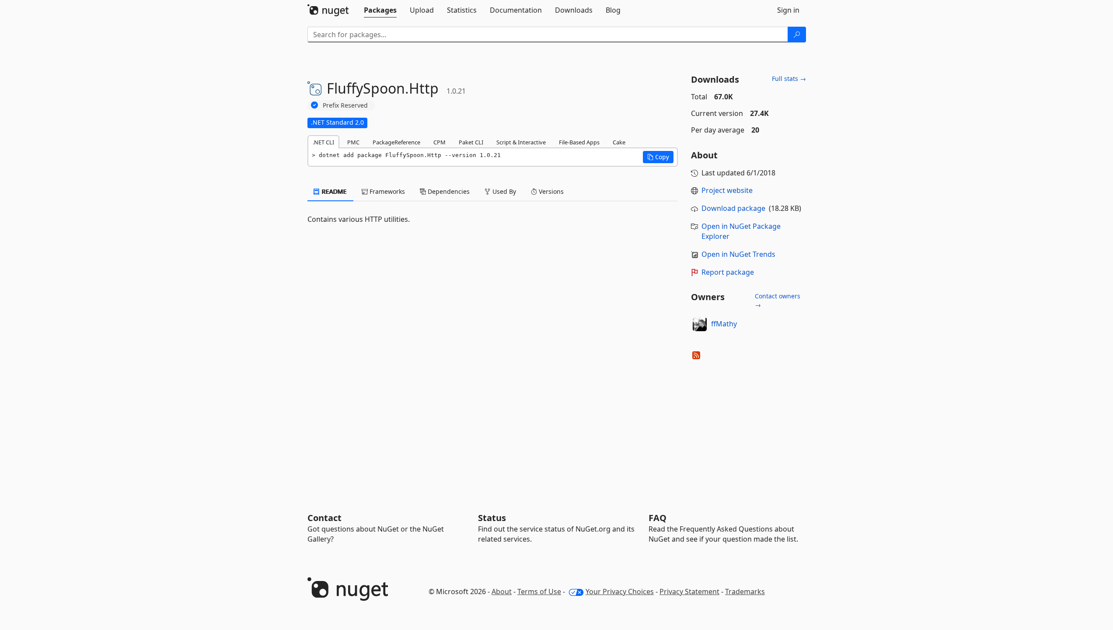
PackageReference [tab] (396, 142)
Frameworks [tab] (386, 191)
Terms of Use (539, 591)
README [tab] (333, 191)
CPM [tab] (439, 142)
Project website (727, 190)
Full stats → (789, 78)
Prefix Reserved (345, 105)
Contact (324, 518)
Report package (727, 272)
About (502, 591)
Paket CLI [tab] (471, 142)
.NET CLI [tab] (323, 142)
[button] (658, 157)
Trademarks (745, 591)
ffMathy (724, 324)
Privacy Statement (689, 591)
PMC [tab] (353, 142)
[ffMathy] (700, 324)
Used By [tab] (503, 191)
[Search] (797, 34)
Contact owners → (777, 300)
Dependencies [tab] (448, 191)
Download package (733, 208)
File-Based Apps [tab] (579, 142)
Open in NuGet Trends (738, 254)
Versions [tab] (550, 191)
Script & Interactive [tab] (521, 142)
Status (492, 518)
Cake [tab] (619, 142)
